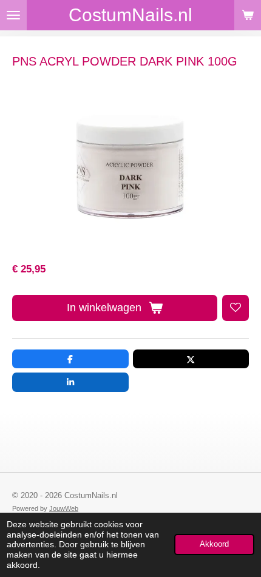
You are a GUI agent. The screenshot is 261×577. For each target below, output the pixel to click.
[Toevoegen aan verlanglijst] (235, 308)
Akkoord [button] (214, 544)
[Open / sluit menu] (13, 15)
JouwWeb (63, 508)
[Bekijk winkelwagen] (247, 15)
